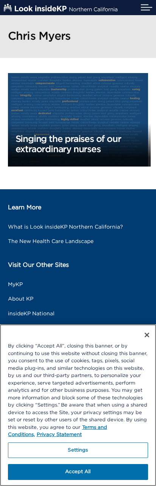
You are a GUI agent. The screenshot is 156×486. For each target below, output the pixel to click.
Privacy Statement (59, 434)
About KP (20, 299)
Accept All (77, 471)
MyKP (15, 284)
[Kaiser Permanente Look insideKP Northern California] (60, 7)
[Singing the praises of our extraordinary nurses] (78, 119)
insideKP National (31, 313)
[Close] (147, 335)
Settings (78, 450)
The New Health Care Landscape (51, 241)
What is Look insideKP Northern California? (65, 227)
